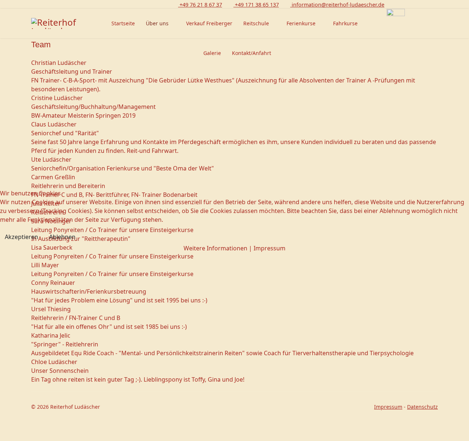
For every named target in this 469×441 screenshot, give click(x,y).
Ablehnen (62, 237)
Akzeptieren (21, 237)
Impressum (269, 248)
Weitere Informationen (215, 248)
